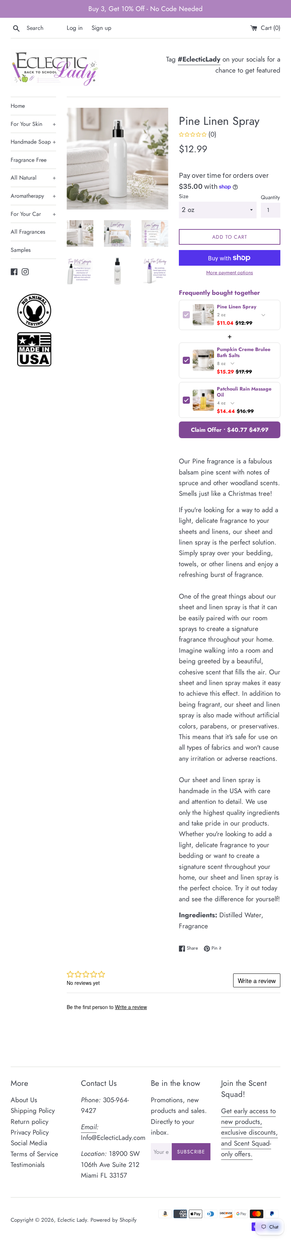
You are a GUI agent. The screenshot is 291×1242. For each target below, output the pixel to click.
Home (18, 106)
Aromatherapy (33, 196)
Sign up (101, 27)
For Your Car (33, 214)
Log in (75, 27)
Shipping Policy (33, 1110)
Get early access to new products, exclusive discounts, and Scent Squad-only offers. (249, 1132)
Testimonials (28, 1164)
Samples (21, 250)
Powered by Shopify (113, 1220)
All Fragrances (28, 232)
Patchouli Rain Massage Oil (244, 392)
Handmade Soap (33, 142)
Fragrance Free (28, 160)
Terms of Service (34, 1154)
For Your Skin (33, 124)
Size (183, 196)
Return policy (29, 1121)
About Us (24, 1100)
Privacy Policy (30, 1132)
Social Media (29, 1143)
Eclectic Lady (72, 1220)
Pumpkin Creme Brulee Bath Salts (243, 352)
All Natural (33, 178)
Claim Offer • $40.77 (230, 430)
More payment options (229, 272)
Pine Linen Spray (236, 307)
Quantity (270, 197)
